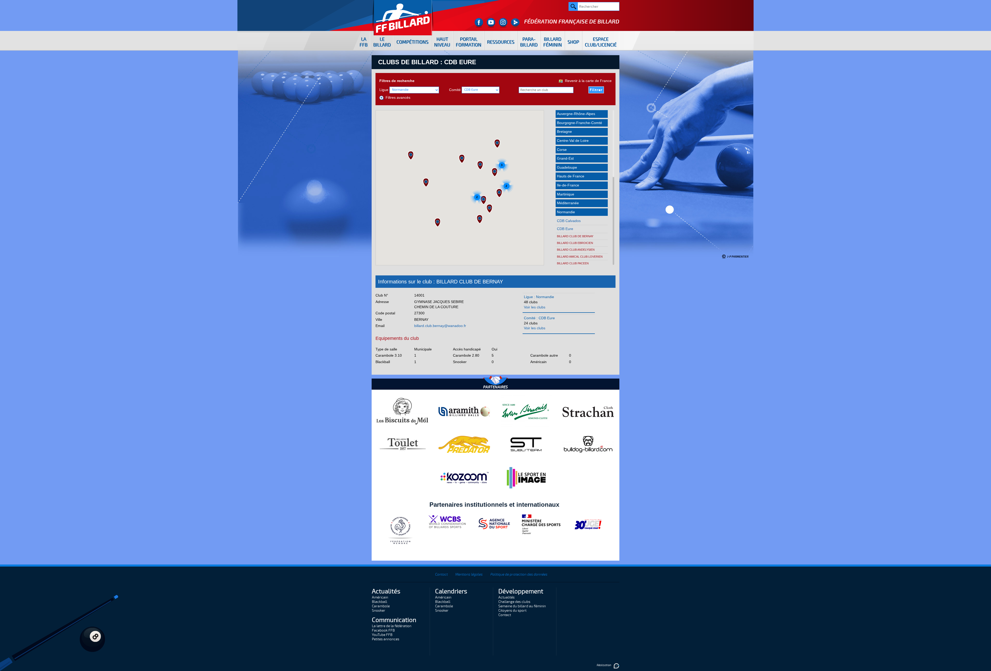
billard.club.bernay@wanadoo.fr (440, 326)
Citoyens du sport (512, 610)
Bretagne (564, 131)
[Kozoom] (464, 477)
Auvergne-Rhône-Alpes (576, 114)
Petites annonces (385, 639)
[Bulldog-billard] (588, 444)
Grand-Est (565, 158)
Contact (441, 574)
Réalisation (604, 665)
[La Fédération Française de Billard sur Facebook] (479, 23)
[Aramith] (464, 411)
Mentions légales (469, 574)
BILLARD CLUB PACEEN (573, 263)
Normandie (566, 212)
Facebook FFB (383, 630)
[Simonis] (526, 411)
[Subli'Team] (526, 444)
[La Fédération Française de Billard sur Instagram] (503, 23)
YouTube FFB (382, 635)
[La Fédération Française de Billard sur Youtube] (491, 23)
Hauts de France (570, 176)
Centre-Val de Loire (573, 140)
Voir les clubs (534, 307)
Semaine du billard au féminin (522, 606)
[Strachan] (588, 411)
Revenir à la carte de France (587, 81)
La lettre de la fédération (391, 626)
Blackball (379, 602)
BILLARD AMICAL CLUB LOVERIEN (580, 256)
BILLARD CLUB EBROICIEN (575, 242)
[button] (426, 182)
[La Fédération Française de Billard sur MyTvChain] (515, 23)
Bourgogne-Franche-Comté (579, 123)
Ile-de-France (568, 185)
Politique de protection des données (518, 574)
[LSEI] (526, 477)
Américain (380, 597)
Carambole (381, 606)
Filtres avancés (396, 97)
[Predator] (464, 444)
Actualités (506, 597)
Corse (562, 150)
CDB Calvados (569, 221)
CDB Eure (565, 229)
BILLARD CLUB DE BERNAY (575, 236)
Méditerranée (568, 203)
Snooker (378, 610)
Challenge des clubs (514, 602)
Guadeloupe (567, 167)
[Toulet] (402, 444)
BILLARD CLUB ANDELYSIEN (576, 249)
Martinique (565, 194)
